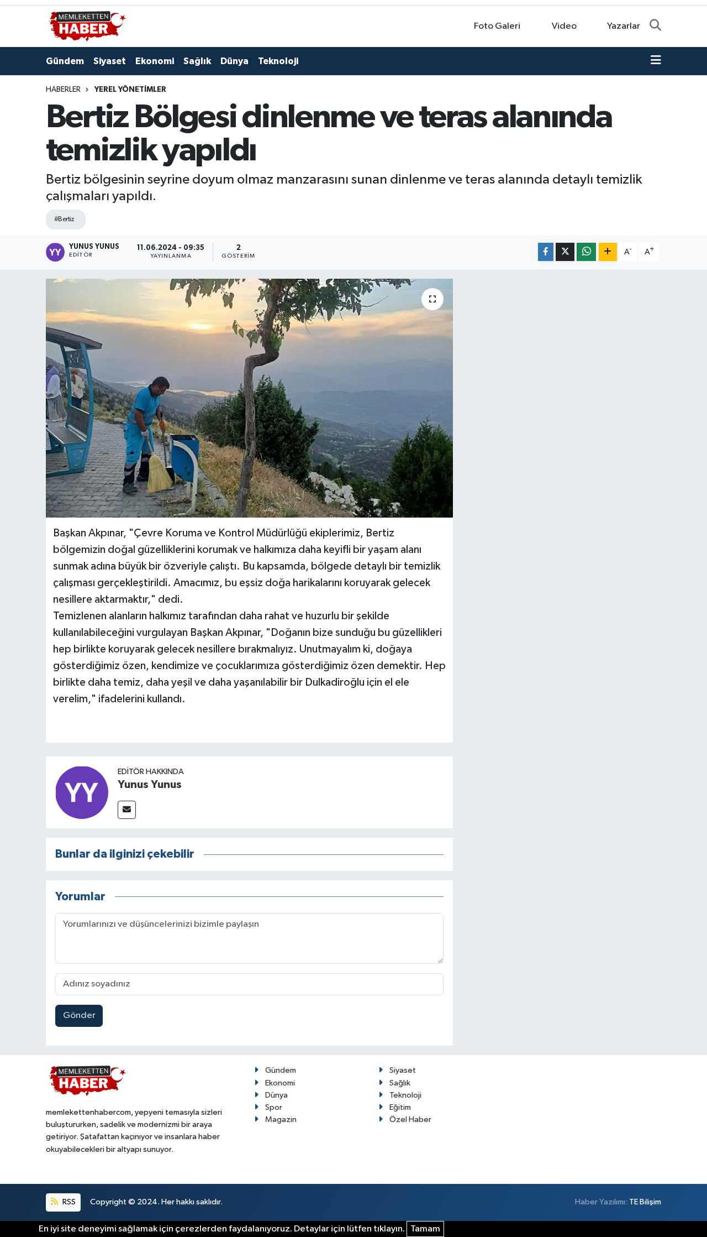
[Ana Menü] (656, 61)
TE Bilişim (645, 1202)
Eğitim (400, 1107)
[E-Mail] (127, 810)
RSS (68, 1202)
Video (564, 26)
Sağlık (197, 61)
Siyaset (109, 61)
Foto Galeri (497, 26)
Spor (273, 1107)
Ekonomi (154, 61)
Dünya (234, 61)
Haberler (63, 89)
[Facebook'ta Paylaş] (545, 252)
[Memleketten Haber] (87, 26)
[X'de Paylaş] (565, 252)
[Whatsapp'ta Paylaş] (586, 252)
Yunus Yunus (150, 784)
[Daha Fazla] (608, 252)
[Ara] (655, 26)
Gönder (79, 1015)
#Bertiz (64, 219)
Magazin (281, 1119)
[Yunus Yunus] (81, 792)
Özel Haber (410, 1119)
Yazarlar (623, 26)
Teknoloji (278, 61)
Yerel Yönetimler (130, 89)
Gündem (65, 61)
